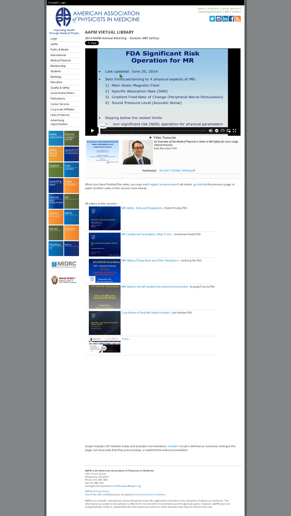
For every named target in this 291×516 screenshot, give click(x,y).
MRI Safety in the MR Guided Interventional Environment (155, 286)
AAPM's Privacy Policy (97, 491)
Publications (57, 98)
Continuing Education (210, 11)
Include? (173, 446)
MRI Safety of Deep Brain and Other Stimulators (150, 260)
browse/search (169, 184)
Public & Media (59, 49)
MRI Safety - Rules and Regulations (142, 208)
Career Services (230, 8)
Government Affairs (62, 93)
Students (55, 71)
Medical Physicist (60, 60)
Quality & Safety (59, 87)
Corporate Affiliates (62, 109)
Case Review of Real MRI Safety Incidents (146, 312)
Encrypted (53, 2)
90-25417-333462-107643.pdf (177, 170)
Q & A (125, 339)
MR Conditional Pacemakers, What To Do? (147, 234)
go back (198, 184)
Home (201, 8)
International (58, 55)
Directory (213, 8)
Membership (58, 66)
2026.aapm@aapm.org (128, 485)
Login (63, 2)
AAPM (54, 44)
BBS (227, 11)
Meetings (55, 77)
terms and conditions (153, 494)
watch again (150, 184)
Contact (236, 11)
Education (56, 82)
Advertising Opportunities (59, 122)
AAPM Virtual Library (109, 32)
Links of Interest (59, 115)
